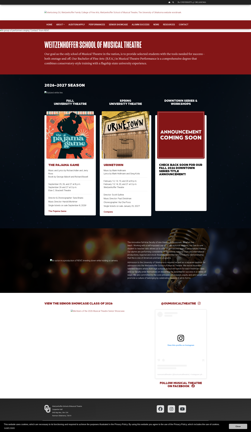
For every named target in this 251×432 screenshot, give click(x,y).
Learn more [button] (9, 428)
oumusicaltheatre (164, 374)
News (156, 24)
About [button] (59, 24)
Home (49, 24)
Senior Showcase (118, 24)
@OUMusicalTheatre (179, 303)
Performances (97, 24)
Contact (183, 24)
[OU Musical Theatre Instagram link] (171, 408)
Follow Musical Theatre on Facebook (181, 384)
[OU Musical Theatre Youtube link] (182, 408)
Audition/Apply (77, 24)
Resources (169, 24)
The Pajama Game (63, 165)
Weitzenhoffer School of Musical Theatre (67, 406)
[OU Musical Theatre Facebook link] (160, 408)
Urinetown (113, 165)
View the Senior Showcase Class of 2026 (78, 303)
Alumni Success (140, 24)
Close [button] (238, 426)
